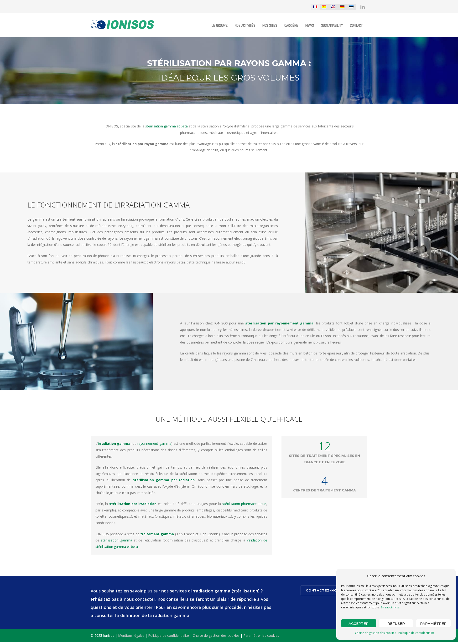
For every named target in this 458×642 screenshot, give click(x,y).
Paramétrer (433, 623)
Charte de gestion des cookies (375, 633)
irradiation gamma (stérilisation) (225, 591)
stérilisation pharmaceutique (244, 503)
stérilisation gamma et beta (166, 126)
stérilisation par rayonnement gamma (279, 323)
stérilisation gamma (116, 540)
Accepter (359, 623)
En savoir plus (390, 607)
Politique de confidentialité (416, 633)
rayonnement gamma (154, 443)
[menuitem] (315, 7)
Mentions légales (131, 635)
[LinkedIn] (362, 6)
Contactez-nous (324, 590)
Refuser (396, 623)
